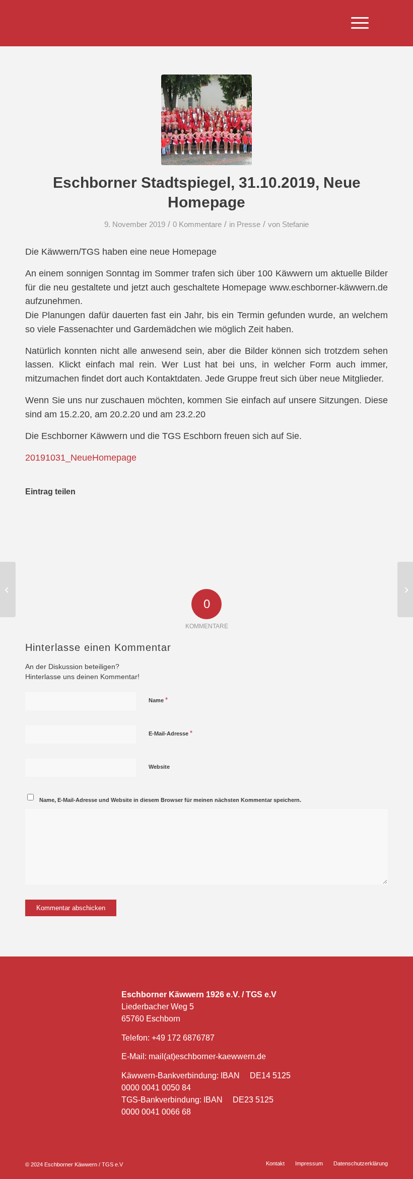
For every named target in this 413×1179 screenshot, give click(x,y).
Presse (248, 224)
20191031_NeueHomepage (80, 457)
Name (158, 700)
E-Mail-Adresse (170, 733)
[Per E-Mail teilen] (367, 522)
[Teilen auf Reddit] (327, 522)
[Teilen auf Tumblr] (247, 522)
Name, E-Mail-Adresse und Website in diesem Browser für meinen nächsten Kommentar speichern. (170, 800)
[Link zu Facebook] (397, 23)
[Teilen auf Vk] (287, 522)
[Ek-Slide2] (206, 120)
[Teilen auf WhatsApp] (127, 522)
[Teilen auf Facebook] (46, 522)
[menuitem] (355, 23)
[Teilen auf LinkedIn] (207, 522)
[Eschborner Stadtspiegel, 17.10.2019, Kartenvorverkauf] (8, 589)
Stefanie (295, 224)
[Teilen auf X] (86, 522)
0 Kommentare (197, 224)
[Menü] (355, 23)
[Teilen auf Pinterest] (166, 522)
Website (159, 767)
